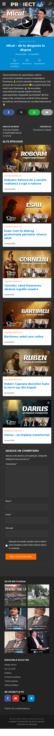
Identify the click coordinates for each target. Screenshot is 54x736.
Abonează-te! (39, 64)
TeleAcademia (11, 681)
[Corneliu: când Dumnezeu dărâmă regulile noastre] (27, 264)
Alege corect (10, 664)
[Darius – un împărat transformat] (27, 413)
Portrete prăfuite (27, 41)
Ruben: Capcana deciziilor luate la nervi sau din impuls (26, 385)
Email (8, 514)
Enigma (7, 672)
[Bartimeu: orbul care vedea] (27, 315)
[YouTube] (15, 698)
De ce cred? (9, 668)
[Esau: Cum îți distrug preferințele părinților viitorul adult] (27, 209)
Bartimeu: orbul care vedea (23, 336)
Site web (9, 528)
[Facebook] (7, 698)
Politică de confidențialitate (17, 708)
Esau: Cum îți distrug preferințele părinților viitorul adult (25, 234)
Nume (9, 501)
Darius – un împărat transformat (27, 435)
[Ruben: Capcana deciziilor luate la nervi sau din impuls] (27, 362)
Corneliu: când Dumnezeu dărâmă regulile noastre (22, 287)
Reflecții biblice (11, 685)
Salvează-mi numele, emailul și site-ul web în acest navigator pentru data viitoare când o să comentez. (27, 544)
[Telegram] (31, 698)
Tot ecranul (27, 64)
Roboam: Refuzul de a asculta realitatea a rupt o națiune (25, 181)
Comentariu (11, 464)
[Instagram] (23, 698)
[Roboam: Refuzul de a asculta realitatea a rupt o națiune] (27, 158)
